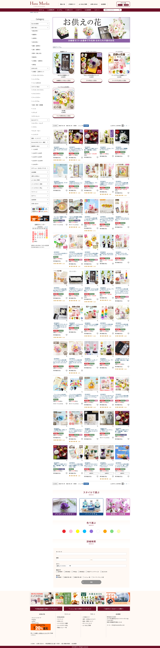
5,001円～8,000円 (37, 157)
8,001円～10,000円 (37, 160)
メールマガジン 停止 (36, 188)
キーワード (59, 552)
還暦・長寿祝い (36, 46)
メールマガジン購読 (62, 623)
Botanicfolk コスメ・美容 (38, 142)
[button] (129, 125)
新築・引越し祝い (37, 53)
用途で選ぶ (34, 27)
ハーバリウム (35, 79)
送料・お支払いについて (41, 633)
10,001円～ (35, 164)
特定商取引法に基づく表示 (53, 643)
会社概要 (103, 4)
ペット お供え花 (36, 83)
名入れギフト (34, 120)
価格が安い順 (62, 125)
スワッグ (34, 112)
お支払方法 (42, 614)
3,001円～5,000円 (37, 153)
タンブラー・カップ (37, 123)
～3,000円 (35, 149)
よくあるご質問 (83, 4)
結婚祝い (34, 34)
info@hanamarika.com (118, 625)
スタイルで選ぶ (35, 87)
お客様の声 (51, 10)
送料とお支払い (35, 176)
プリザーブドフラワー (38, 75)
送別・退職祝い (36, 49)
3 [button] (126, 125)
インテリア (35, 134)
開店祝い (34, 57)
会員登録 (126, 5)
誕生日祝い (35, 31)
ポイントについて (87, 623)
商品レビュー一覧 (62, 627)
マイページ (34, 192)
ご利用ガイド (71, 4)
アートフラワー (36, 97)
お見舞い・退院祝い (37, 61)
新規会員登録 (60, 617)
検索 (119, 10)
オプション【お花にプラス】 (39, 168)
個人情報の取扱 (66, 643)
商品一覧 (62, 4)
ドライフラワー (36, 93)
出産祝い (34, 38)
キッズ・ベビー (36, 131)
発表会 (34, 64)
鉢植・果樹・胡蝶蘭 (37, 105)
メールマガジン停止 (62, 625)
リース (34, 109)
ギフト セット (36, 116)
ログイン (120, 5)
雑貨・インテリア (36, 138)
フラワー (34, 127)
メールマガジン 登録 (36, 184)
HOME (31, 12)
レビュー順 (80, 125)
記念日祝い (35, 42)
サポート (92, 614)
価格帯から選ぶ (35, 146)
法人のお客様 (34, 23)
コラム (60, 10)
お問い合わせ (94, 4)
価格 (57, 558)
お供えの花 (34, 68)
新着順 (75, 125)
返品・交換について (88, 621)
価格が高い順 (69, 125)
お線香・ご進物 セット (38, 71)
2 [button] (124, 125)
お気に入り (70, 10)
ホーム (42, 10)
